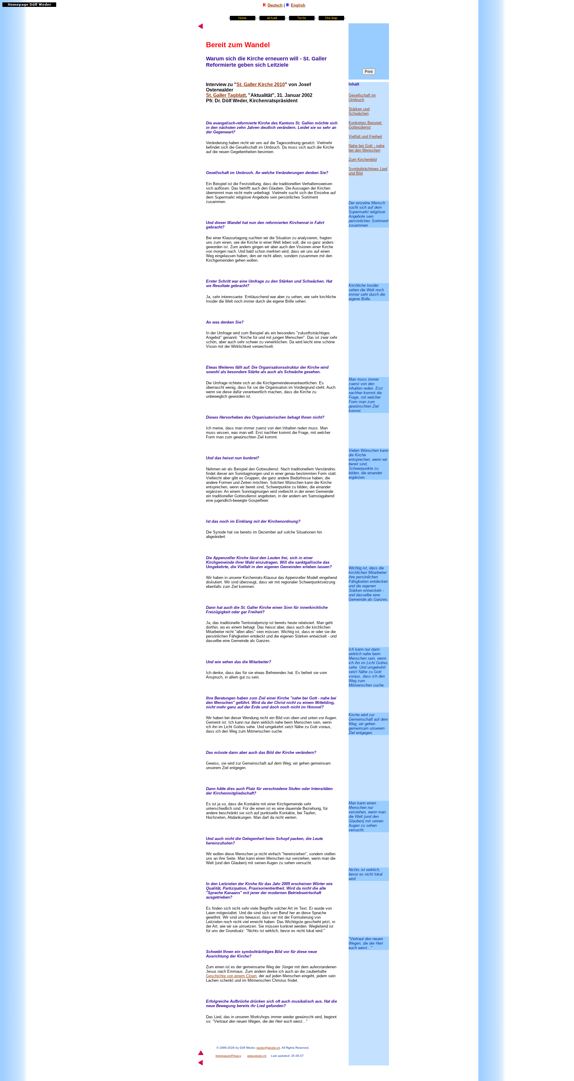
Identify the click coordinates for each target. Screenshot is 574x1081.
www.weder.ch (256, 1055)
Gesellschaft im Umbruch (362, 97)
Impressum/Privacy (228, 1055)
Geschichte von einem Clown (231, 976)
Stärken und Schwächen (359, 111)
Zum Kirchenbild (363, 159)
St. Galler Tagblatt (226, 95)
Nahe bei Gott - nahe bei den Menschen (366, 148)
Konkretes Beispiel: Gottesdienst (365, 125)
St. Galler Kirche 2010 (260, 84)
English (298, 5)
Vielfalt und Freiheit (365, 136)
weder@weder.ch (268, 1047)
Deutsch (275, 5)
